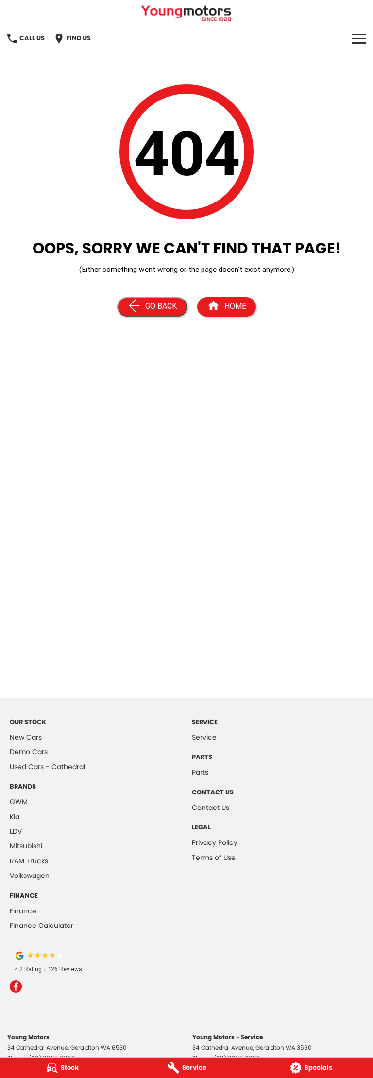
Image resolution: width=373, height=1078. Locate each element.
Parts (200, 772)
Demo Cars (29, 752)
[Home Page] (186, 13)
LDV (16, 831)
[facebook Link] (16, 986)
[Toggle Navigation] (359, 38)
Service (204, 737)
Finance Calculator (41, 925)
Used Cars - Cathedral (47, 767)
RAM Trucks (29, 861)
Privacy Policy (214, 842)
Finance (23, 911)
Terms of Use (214, 857)
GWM (19, 802)
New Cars (26, 737)
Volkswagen (30, 875)
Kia (14, 817)
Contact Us (210, 807)
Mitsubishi (26, 846)
